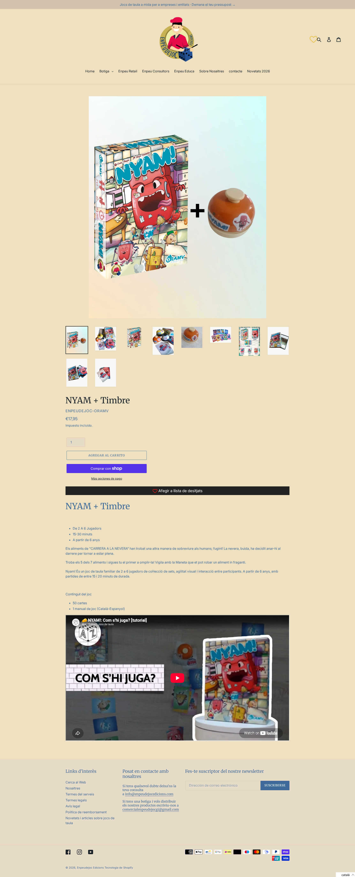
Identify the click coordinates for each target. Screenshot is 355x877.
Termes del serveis (80, 794)
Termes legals (76, 800)
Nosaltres (73, 788)
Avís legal (73, 806)
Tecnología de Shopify (119, 867)
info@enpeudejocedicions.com (149, 794)
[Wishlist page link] (314, 39)
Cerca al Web (76, 782)
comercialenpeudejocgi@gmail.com (150, 809)
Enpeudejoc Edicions (90, 867)
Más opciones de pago (106, 478)
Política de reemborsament (86, 812)
